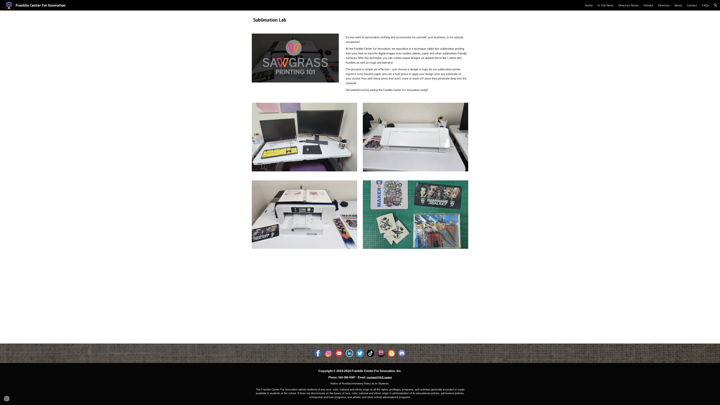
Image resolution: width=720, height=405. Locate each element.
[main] (360, 20)
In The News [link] (606, 5)
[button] (715, 5)
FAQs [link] (705, 5)
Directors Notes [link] (628, 5)
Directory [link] (664, 5)
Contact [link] (692, 5)
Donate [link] (648, 5)
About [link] (678, 5)
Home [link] (589, 5)
